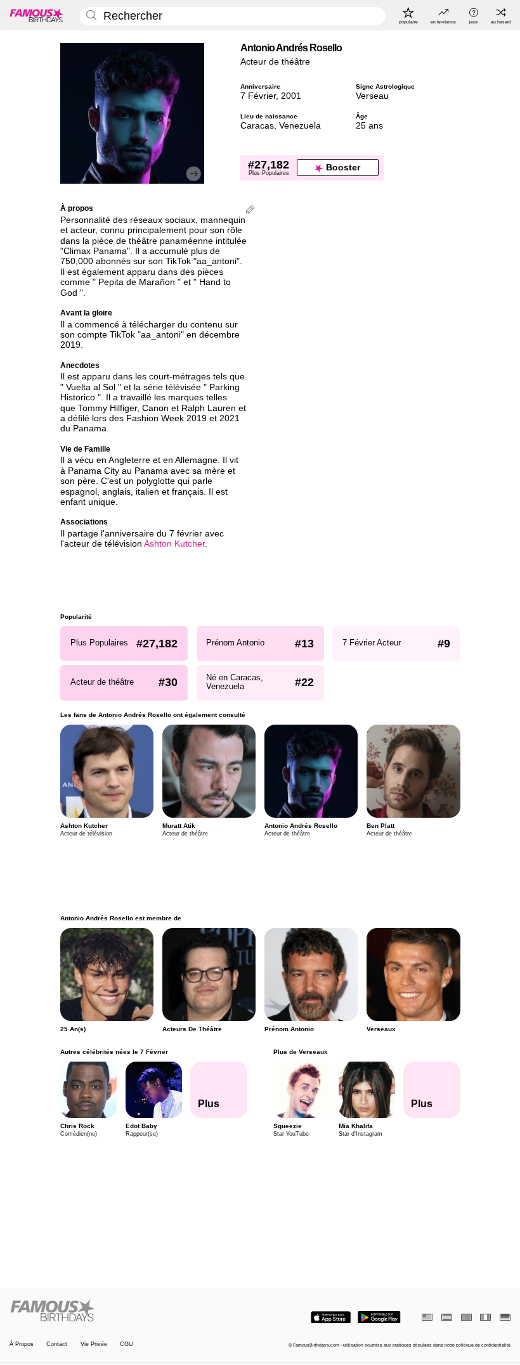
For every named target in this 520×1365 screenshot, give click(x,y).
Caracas (257, 125)
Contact (56, 1344)
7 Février (258, 96)
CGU (126, 1344)
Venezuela (300, 125)
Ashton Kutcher (174, 544)
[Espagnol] (446, 1317)
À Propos (22, 1344)
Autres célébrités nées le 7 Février (114, 1051)
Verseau (372, 96)
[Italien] (485, 1317)
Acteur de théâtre (275, 62)
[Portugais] (466, 1317)
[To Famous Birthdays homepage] (37, 15)
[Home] (133, 1311)
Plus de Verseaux (300, 1051)
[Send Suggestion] (250, 210)
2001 (291, 96)
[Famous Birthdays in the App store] (330, 1317)
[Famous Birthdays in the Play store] (379, 1317)
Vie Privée (94, 1344)
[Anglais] (427, 1317)
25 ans (369, 125)
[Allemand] (505, 1317)
